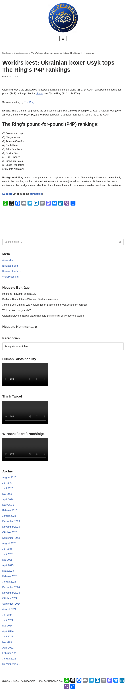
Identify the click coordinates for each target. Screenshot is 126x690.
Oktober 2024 (9, 598)
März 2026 (8, 505)
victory (39, 93)
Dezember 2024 (11, 587)
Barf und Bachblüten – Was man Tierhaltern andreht (30, 299)
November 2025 (11, 526)
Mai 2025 (7, 559)
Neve (47, 687)
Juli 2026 (7, 483)
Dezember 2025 (11, 521)
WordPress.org (10, 276)
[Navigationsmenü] (63, 38)
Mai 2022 (7, 642)
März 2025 (8, 570)
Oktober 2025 (9, 532)
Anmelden (8, 260)
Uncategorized (21, 53)
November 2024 (11, 592)
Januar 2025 (9, 581)
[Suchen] (120, 242)
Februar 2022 (9, 653)
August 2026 (9, 477)
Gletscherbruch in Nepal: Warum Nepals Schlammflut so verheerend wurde (43, 315)
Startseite (7, 53)
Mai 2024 (7, 625)
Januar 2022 (9, 658)
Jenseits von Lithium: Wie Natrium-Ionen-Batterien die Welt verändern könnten (44, 304)
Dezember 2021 (11, 664)
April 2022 (8, 647)
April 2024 (8, 631)
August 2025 (9, 543)
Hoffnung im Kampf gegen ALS (19, 293)
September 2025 (11, 538)
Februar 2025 (9, 576)
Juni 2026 (7, 488)
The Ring (29, 102)
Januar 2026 (9, 516)
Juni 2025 (7, 554)
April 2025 (8, 565)
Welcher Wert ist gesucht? (16, 310)
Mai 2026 (7, 494)
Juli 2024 (7, 614)
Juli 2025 (7, 549)
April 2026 (8, 499)
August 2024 (9, 609)
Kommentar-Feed (11, 271)
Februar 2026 (9, 510)
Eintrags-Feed (10, 265)
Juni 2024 (7, 620)
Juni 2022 (7, 636)
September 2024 (11, 603)
